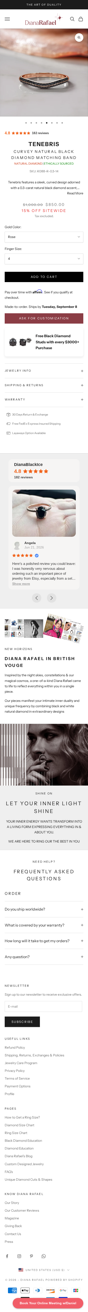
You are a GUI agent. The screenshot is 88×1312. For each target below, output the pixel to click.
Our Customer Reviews (22, 1210)
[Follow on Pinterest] (31, 1256)
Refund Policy (15, 1047)
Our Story (12, 1203)
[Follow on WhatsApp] (43, 1256)
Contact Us (13, 1234)
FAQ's (9, 1172)
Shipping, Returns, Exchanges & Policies (34, 1055)
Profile (9, 1094)
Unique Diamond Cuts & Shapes (28, 1179)
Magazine (12, 1218)
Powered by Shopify (64, 1280)
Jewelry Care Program (21, 1063)
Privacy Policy (15, 1071)
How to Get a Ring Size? (22, 1117)
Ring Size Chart (16, 1133)
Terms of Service (17, 1078)
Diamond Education (19, 1148)
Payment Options (18, 1086)
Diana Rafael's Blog (18, 1156)
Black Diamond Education (23, 1140)
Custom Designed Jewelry (24, 1164)
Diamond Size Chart (19, 1125)
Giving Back (13, 1226)
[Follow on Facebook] (7, 1256)
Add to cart (44, 277)
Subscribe (22, 1022)
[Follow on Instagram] (19, 1256)
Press (9, 1242)
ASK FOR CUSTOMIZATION (44, 318)
